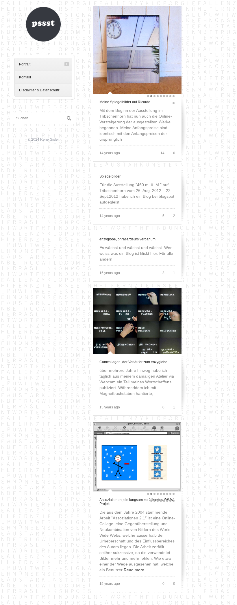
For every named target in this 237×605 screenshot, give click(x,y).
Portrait (24, 64)
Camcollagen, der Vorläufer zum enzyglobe (133, 362)
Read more (134, 570)
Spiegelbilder (110, 176)
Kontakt (25, 77)
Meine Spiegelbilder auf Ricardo (124, 102)
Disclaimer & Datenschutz (39, 90)
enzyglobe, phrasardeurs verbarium (127, 239)
